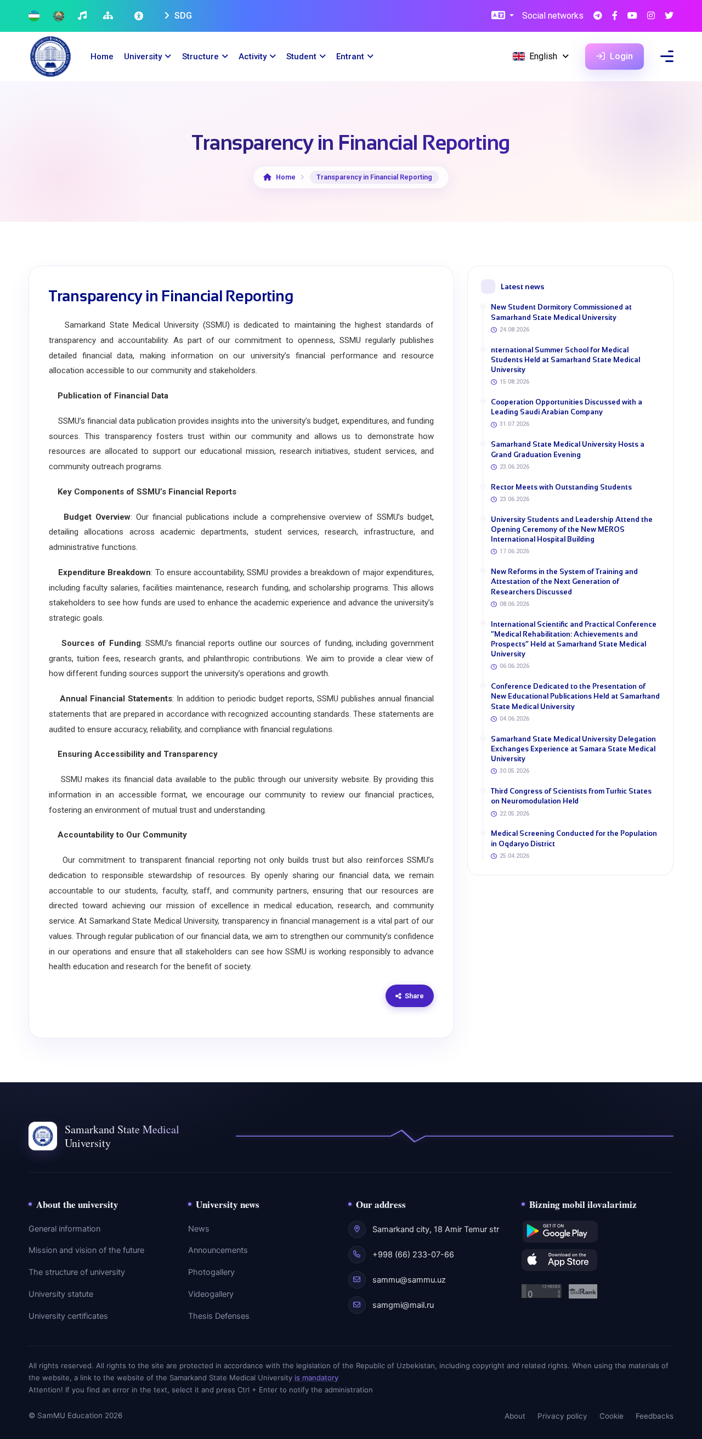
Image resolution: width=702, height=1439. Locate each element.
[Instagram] (651, 16)
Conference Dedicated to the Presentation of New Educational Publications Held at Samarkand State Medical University (575, 696)
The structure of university (77, 1272)
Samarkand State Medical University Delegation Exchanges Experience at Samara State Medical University (573, 749)
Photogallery (211, 1272)
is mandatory (316, 1377)
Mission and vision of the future (86, 1250)
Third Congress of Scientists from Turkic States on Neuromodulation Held (571, 796)
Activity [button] (253, 56)
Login (620, 56)
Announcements (218, 1250)
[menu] (666, 56)
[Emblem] (58, 16)
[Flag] (34, 16)
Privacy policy (562, 1416)
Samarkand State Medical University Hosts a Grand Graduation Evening (567, 449)
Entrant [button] (350, 56)
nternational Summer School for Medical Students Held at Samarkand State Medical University (565, 360)
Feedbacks (654, 1416)
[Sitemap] (109, 16)
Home (102, 56)
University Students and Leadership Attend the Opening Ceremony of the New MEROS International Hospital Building (572, 529)
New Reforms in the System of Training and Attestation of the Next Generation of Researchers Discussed (564, 581)
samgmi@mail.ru (403, 1305)
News (199, 1229)
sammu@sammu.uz (409, 1280)
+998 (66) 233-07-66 (413, 1255)
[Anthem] (83, 16)
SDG (182, 15)
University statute (61, 1294)
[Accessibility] (139, 15)
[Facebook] (615, 16)
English (543, 56)
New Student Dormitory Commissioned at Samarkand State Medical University (561, 312)
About (515, 1416)
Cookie (611, 1416)
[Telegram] (597, 16)
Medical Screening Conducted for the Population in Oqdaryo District (574, 838)
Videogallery (211, 1294)
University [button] (143, 56)
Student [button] (301, 56)
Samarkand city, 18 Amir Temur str (435, 1229)
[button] (502, 16)
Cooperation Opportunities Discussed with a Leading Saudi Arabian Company (566, 407)
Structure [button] (200, 56)
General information (64, 1229)
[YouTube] (632, 16)
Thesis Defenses (219, 1316)
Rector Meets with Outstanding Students (561, 487)
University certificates (68, 1316)
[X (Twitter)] (669, 16)
